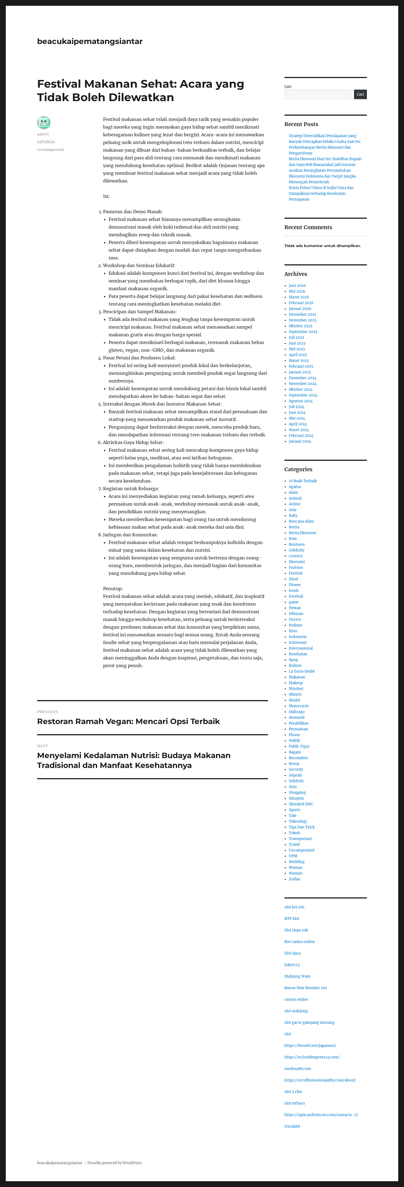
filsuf (293, 579)
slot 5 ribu (293, 1091)
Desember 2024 (302, 378)
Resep (294, 763)
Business (297, 544)
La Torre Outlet (302, 671)
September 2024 (303, 395)
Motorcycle (299, 706)
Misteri (295, 694)
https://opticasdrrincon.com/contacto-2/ (321, 1115)
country (296, 556)
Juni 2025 (297, 343)
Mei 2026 (297, 291)
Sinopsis (296, 798)
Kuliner (295, 665)
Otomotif (297, 717)
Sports (294, 810)
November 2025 (303, 320)
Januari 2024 (300, 441)
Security (296, 769)
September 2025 (303, 331)
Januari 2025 (300, 372)
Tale (292, 815)
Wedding (297, 861)
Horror (295, 619)
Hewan (295, 608)
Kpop (293, 660)
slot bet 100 (294, 907)
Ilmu (293, 631)
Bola (293, 538)
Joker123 (292, 965)
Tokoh (294, 833)
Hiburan (296, 613)
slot (287, 1034)
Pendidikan (299, 723)
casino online (296, 999)
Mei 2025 (297, 349)
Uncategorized (50, 149)
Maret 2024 (299, 430)
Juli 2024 (296, 406)
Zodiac (295, 879)
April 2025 (298, 355)
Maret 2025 (299, 360)
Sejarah (295, 775)
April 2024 (298, 424)
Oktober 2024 (300, 389)
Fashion (296, 567)
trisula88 (292, 1126)
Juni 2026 (297, 285)
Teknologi (298, 821)
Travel (294, 844)
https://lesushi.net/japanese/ (310, 1045)
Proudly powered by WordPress (114, 1163)
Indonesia (297, 636)
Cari (287, 86)
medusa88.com (297, 1068)
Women (296, 873)
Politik (294, 740)
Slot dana (292, 953)
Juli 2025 (296, 337)
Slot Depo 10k (296, 930)
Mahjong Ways (297, 976)
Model (294, 700)
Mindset (296, 688)
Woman (296, 867)
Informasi (297, 642)
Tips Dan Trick (302, 827)
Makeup (296, 683)
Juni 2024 (297, 412)
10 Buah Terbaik (303, 481)
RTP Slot (291, 918)
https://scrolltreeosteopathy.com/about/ (320, 1080)
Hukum (295, 625)
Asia (292, 509)
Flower (295, 585)
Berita (294, 527)
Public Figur (299, 746)
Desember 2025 (302, 314)
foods (294, 590)
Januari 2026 (300, 308)
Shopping (297, 792)
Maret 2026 (299, 297)
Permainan (298, 729)
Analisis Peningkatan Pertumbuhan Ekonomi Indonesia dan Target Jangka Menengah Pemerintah (322, 176)
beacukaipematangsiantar (90, 41)
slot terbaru (294, 1103)
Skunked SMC (301, 804)
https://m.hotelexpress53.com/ (312, 1057)
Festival (295, 573)
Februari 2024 (301, 435)
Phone (294, 735)
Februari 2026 (301, 303)
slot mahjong (296, 1011)
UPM (293, 856)
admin (43, 134)
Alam (293, 492)
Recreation (298, 758)
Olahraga (297, 711)
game (293, 602)
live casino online (299, 941)
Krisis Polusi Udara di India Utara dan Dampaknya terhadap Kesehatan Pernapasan (321, 193)
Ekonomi (297, 561)
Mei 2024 (297, 418)
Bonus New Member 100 (305, 988)
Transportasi (300, 838)
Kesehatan (298, 654)
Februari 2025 (301, 366)
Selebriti (296, 781)
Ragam (295, 752)
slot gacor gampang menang (309, 1022)
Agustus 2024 (301, 401)
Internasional (301, 648)
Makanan (297, 677)
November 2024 (303, 383)
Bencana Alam (301, 521)
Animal (295, 498)
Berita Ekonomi (302, 533)
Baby (293, 515)
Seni (293, 786)
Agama (295, 486)
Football (296, 596)
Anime (294, 504)
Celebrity (296, 550)
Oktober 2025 (300, 326)
